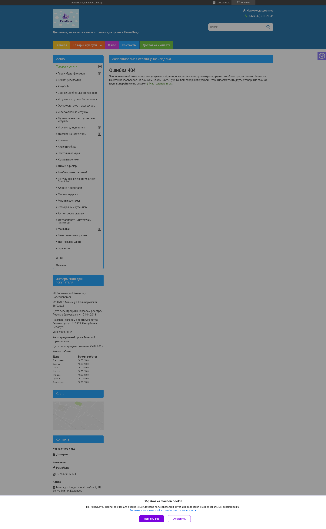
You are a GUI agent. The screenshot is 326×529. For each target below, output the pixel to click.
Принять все (151, 518)
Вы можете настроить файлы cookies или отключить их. (161, 510)
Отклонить (179, 518)
